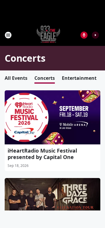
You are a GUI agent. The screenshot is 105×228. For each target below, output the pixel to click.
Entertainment (79, 78)
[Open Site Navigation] (8, 35)
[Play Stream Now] (95, 35)
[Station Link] (48, 34)
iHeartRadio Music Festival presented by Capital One (42, 153)
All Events (16, 78)
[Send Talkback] (84, 35)
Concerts (44, 78)
